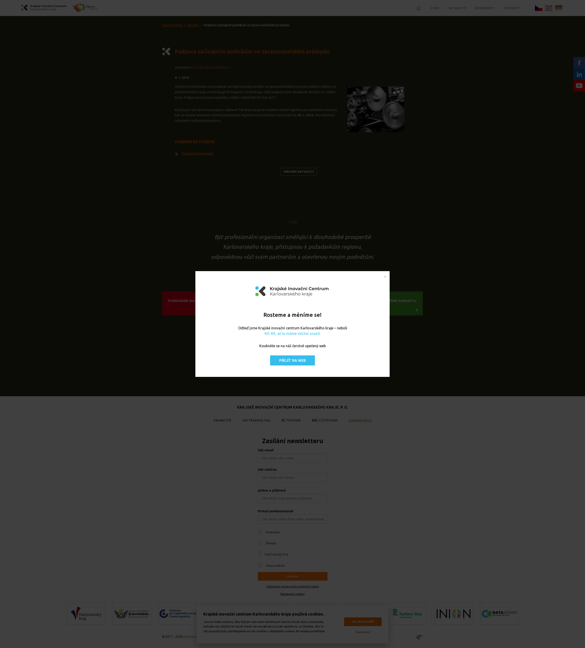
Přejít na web (292, 360)
